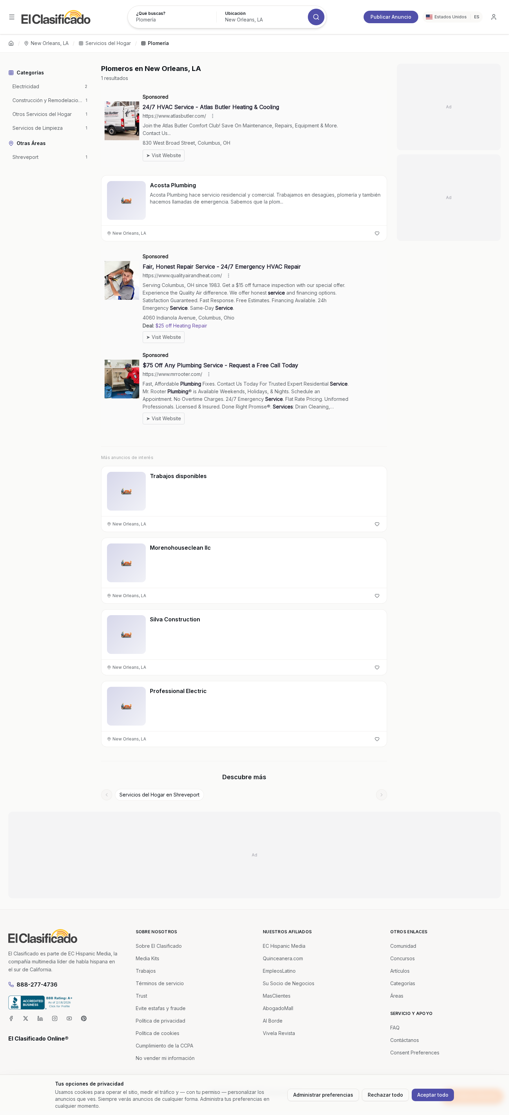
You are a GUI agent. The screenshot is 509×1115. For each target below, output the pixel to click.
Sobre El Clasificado (159, 946)
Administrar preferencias (323, 1095)
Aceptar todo (432, 1095)
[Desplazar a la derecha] (381, 794)
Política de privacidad (160, 1021)
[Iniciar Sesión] (494, 17)
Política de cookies (157, 1033)
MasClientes (277, 996)
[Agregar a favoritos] (377, 233)
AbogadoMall (278, 1008)
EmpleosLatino (279, 971)
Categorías (402, 983)
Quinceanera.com (283, 958)
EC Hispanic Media (284, 946)
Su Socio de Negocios (288, 983)
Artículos (400, 971)
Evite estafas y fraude (161, 1008)
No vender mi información (165, 1058)
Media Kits (147, 958)
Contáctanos (404, 1040)
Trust (141, 996)
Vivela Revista (279, 1033)
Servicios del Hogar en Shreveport (159, 795)
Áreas (396, 996)
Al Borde (273, 1021)
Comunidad (403, 946)
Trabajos (146, 971)
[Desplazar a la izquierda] (106, 794)
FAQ (395, 1028)
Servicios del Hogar (108, 43)
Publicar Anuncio (390, 17)
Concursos (402, 958)
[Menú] (12, 17)
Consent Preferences (414, 1052)
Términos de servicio (160, 983)
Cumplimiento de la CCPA (164, 1046)
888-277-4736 (37, 984)
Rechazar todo (385, 1095)
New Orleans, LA (50, 43)
